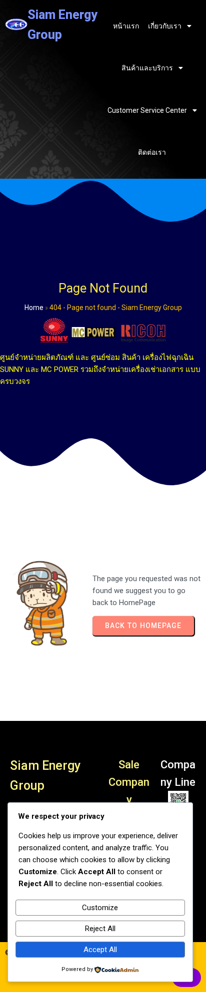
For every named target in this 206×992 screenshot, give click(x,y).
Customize (100, 907)
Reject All (100, 928)
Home (34, 308)
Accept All (100, 949)
